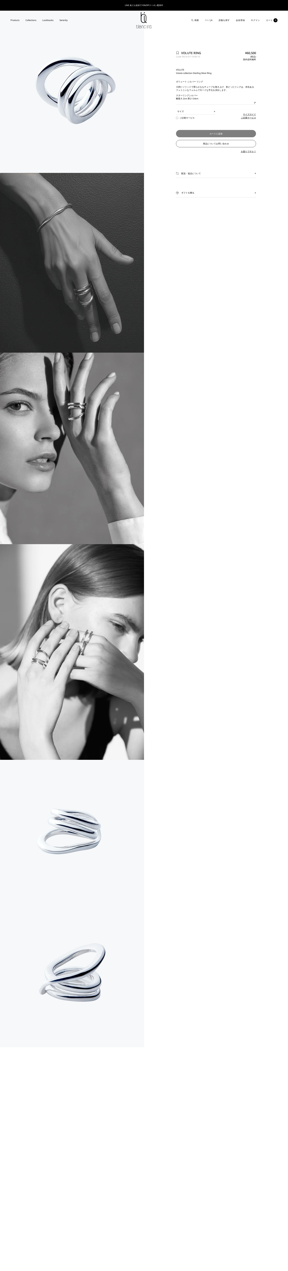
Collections (31, 20)
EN (206, 20)
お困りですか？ (248, 151)
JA (211, 20)
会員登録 (240, 20)
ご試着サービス (248, 117)
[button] (216, 173)
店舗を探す (224, 20)
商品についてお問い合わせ (216, 143)
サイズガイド (249, 114)
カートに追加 (216, 133)
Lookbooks (48, 20)
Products (15, 20)
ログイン (255, 20)
